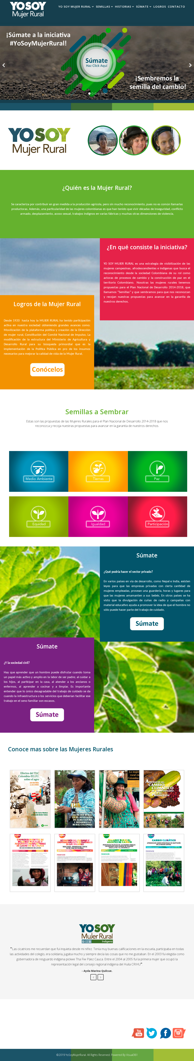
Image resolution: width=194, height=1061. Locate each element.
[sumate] (97, 63)
